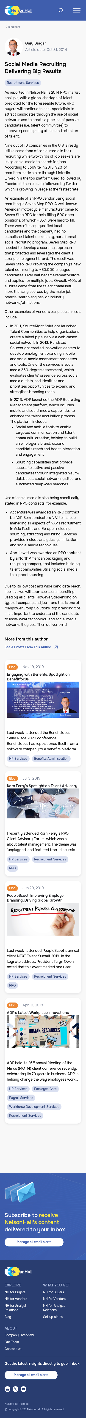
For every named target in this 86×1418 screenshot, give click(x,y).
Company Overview (19, 1335)
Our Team (12, 1342)
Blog (8, 1317)
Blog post (14, 27)
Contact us (13, 1349)
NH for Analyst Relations (15, 1308)
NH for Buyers (15, 1292)
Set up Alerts (53, 1317)
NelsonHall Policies (16, 1403)
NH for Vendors (16, 1299)
